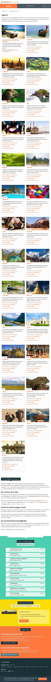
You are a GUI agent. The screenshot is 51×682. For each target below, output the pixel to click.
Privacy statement (33, 666)
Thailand (29, 39)
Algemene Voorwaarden (18, 666)
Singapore (5, 359)
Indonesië (5, 71)
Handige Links (9, 666)
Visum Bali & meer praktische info (35, 116)
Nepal (28, 263)
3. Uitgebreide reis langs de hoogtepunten (18, 558)
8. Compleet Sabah (14, 583)
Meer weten (31, 679)
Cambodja (5, 295)
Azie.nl (4, 11)
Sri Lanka (5, 103)
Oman (28, 327)
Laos (3, 327)
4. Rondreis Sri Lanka (14, 563)
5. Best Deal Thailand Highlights (16, 568)
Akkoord (42, 679)
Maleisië (4, 167)
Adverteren (3, 666)
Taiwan (29, 359)
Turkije (29, 135)
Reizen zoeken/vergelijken (34, 49)
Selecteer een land (13, 11)
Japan (4, 135)
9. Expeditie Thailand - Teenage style (17, 588)
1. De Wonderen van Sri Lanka (16, 549)
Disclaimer (41, 666)
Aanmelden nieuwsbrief (9, 643)
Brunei (4, 455)
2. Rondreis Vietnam (14, 553)
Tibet (3, 391)
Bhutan (29, 423)
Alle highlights (31, 50)
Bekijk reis (24, 620)
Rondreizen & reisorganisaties (35, 47)
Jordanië (29, 231)
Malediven (5, 199)
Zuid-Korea (30, 391)
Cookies (46, 666)
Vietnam (29, 167)
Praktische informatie (33, 52)
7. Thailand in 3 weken (14, 578)
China (28, 71)
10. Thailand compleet (14, 593)
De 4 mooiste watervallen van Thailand (10, 40)
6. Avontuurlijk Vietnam (15, 573)
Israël (4, 231)
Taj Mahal (22, 525)
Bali (28, 103)
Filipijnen (5, 263)
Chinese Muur (44, 525)
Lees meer (35, 21)
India (28, 199)
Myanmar (29, 295)
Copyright (27, 666)
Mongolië (5, 423)
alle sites (16, 2)
